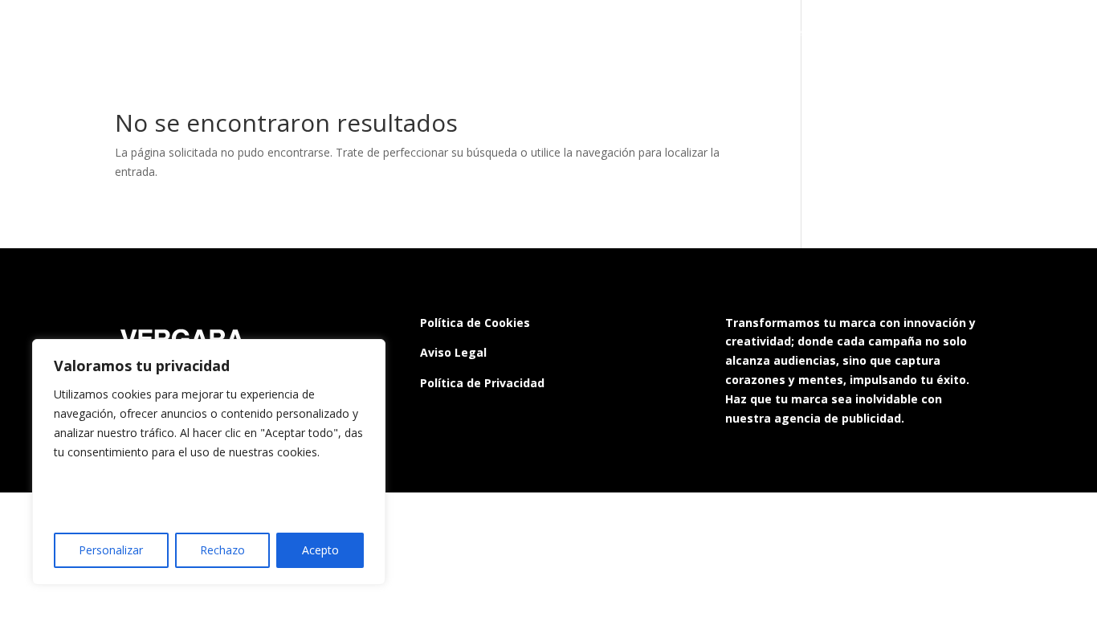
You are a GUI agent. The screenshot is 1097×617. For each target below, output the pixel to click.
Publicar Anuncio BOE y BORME (609, 33)
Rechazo (222, 550)
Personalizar (111, 550)
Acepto (320, 550)
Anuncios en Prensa (943, 33)
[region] (208, 462)
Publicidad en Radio (447, 33)
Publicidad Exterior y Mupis (792, 33)
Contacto (1044, 33)
